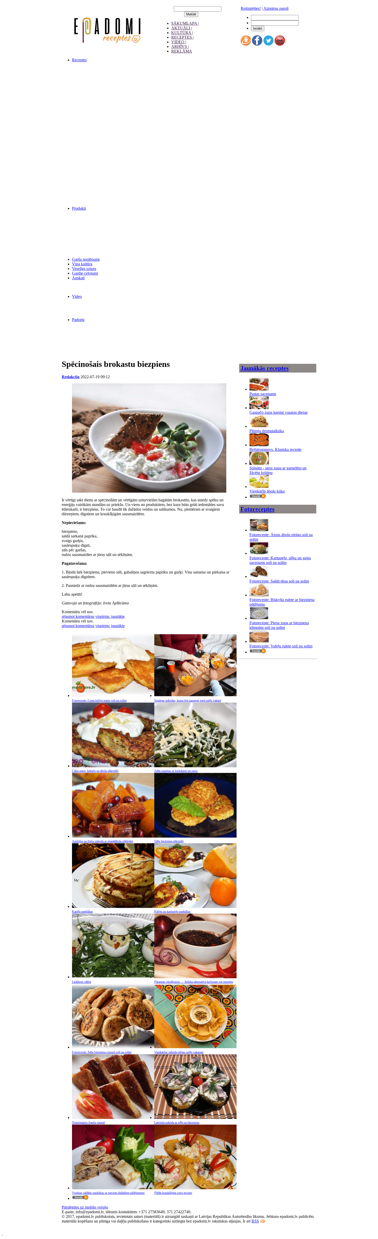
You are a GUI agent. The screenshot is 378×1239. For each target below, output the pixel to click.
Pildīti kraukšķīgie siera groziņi (173, 1193)
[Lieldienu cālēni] (113, 977)
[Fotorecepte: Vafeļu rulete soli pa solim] (259, 641)
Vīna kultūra (82, 264)
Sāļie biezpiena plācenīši (169, 841)
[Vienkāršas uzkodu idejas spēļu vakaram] (195, 1047)
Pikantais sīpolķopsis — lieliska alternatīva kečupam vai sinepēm (193, 982)
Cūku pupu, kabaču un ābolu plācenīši (95, 771)
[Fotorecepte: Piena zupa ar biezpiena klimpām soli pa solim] (259, 618)
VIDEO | (178, 42)
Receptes (79, 60)
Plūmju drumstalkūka (266, 431)
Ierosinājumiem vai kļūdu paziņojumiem (94, 1226)
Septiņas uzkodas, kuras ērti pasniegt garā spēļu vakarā (187, 700)
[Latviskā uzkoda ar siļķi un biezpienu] (195, 1117)
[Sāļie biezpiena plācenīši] (195, 836)
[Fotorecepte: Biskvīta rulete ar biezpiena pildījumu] (259, 595)
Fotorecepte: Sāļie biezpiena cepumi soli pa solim (101, 1052)
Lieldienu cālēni (81, 982)
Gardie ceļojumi (85, 273)
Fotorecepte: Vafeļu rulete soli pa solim (280, 646)
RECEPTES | (182, 37)
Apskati (78, 278)
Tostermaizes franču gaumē (88, 1122)
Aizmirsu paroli (276, 8)
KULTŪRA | (182, 32)
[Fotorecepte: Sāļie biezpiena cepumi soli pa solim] (113, 1047)
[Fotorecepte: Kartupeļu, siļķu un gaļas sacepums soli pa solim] (259, 553)
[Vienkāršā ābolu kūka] (259, 486)
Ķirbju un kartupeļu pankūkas (172, 911)
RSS (255, 1221)
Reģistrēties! (251, 8)
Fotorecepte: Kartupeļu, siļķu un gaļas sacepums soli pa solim (280, 560)
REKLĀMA (181, 51)
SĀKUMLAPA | (185, 23)
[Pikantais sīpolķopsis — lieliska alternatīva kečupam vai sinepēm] (195, 977)
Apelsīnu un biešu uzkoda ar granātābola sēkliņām (102, 841)
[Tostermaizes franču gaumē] (113, 1117)
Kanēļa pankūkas (82, 911)
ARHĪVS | (180, 46)
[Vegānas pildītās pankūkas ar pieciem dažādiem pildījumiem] (113, 1188)
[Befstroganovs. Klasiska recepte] (259, 445)
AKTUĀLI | (181, 28)
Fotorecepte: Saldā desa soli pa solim (279, 581)
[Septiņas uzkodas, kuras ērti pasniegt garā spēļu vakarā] (195, 695)
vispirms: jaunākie (110, 616)
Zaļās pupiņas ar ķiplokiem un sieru (175, 771)
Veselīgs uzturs (84, 268)
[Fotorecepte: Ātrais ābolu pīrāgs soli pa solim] (259, 530)
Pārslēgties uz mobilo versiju (85, 1207)
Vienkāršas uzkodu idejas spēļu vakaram (178, 1052)
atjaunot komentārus (78, 616)
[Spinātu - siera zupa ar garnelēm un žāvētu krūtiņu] (259, 463)
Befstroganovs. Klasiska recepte (275, 449)
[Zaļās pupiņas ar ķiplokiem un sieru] (195, 766)
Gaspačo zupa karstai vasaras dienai (278, 412)
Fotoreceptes (257, 509)
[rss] (262, 1221)
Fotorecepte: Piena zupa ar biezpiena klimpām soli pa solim (279, 625)
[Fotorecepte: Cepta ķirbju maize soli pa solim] (113, 695)
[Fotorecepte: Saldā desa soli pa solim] (259, 576)
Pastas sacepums (262, 394)
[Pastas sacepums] (259, 389)
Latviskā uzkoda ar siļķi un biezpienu (176, 1122)
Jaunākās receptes (264, 368)
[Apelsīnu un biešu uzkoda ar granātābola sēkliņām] (113, 836)
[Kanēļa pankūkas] (113, 906)
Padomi (78, 319)
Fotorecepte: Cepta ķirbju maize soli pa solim (99, 700)
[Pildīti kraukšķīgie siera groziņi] (195, 1188)
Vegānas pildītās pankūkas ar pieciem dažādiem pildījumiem (108, 1193)
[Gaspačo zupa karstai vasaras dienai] (259, 408)
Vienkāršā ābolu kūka (267, 491)
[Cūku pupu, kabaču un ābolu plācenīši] (113, 766)
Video (77, 296)
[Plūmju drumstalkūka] (259, 426)
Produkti (79, 208)
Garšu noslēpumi (86, 259)
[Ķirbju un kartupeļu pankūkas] (195, 906)
